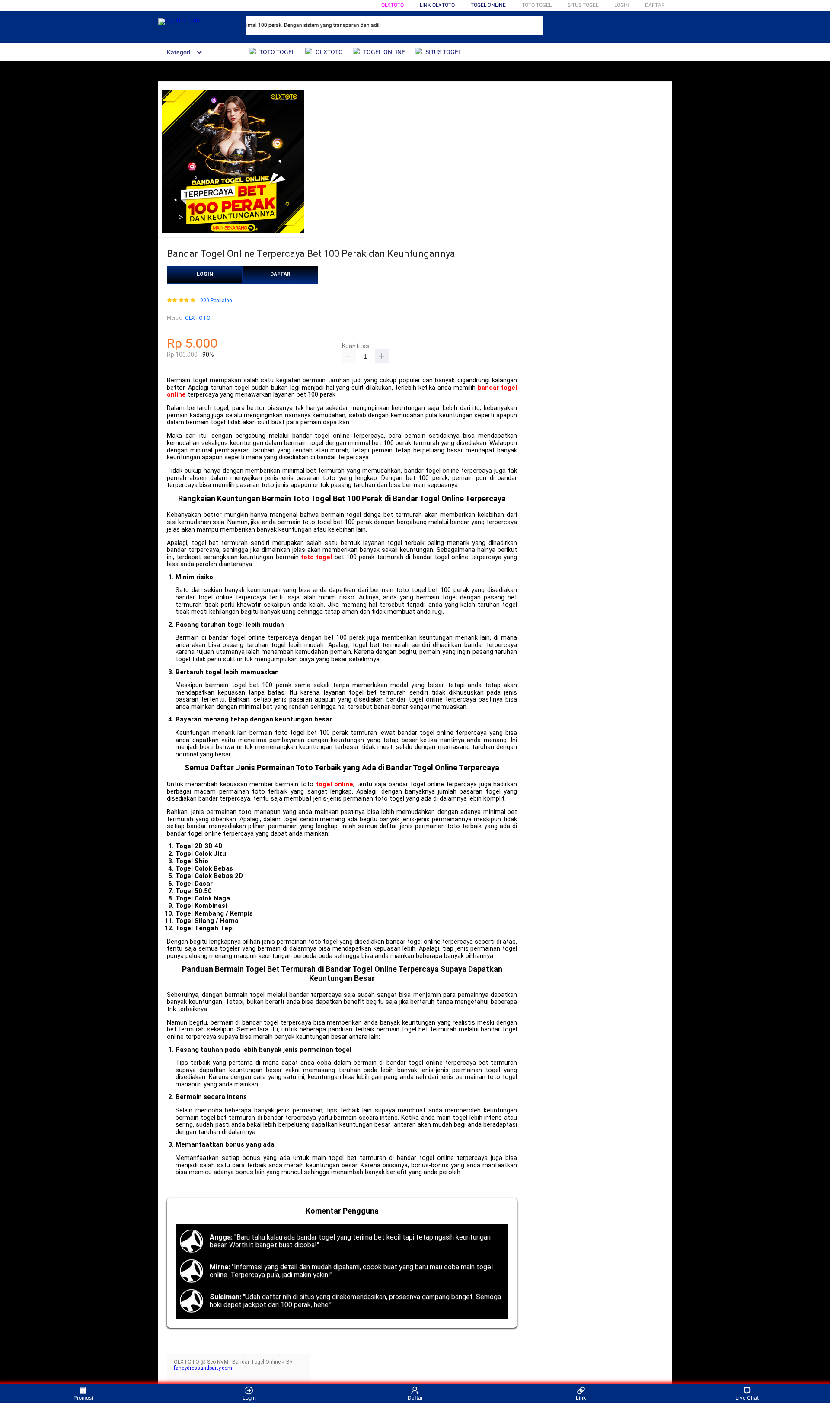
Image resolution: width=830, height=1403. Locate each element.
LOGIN (621, 5)
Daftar (415, 1397)
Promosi (83, 1397)
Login (249, 1397)
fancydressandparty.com (203, 1368)
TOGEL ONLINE (488, 5)
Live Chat (747, 1397)
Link (581, 1397)
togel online (334, 784)
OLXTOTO (392, 5)
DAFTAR (654, 5)
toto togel (316, 557)
